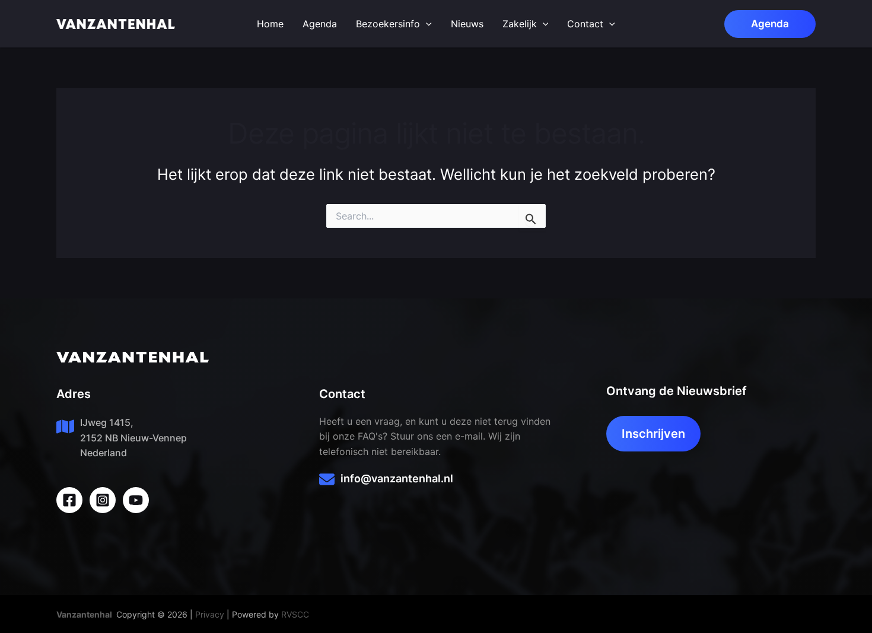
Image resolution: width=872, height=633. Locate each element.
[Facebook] (69, 500)
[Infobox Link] (435, 481)
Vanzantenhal (84, 614)
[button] (770, 24)
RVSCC (295, 614)
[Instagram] (103, 500)
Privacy (209, 614)
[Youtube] (136, 500)
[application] (426, 23)
